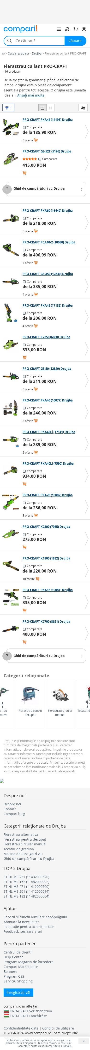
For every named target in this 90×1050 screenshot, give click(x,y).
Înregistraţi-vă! (18, 992)
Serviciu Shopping (18, 981)
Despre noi (12, 804)
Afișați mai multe (30, 95)
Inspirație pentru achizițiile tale (29, 926)
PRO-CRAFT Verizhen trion (31, 1011)
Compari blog (14, 813)
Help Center (13, 957)
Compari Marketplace (21, 966)
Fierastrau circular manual (60, 713)
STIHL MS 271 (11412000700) (26, 886)
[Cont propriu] (84, 29)
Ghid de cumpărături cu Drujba (39, 188)
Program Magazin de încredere (29, 962)
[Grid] (50, 107)
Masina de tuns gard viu (23, 853)
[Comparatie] (67, 29)
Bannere (10, 971)
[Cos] (75, 29)
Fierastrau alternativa (21, 834)
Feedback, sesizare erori (23, 931)
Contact (10, 809)
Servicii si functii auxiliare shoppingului (35, 917)
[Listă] (42, 107)
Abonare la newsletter (21, 921)
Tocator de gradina (19, 849)
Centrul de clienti (17, 952)
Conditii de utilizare (58, 1028)
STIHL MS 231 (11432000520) (26, 877)
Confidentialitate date (21, 1028)
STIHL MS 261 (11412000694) (26, 891)
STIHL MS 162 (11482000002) (26, 881)
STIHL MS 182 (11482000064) (26, 896)
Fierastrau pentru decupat (30, 713)
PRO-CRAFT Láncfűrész (28, 1016)
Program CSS (14, 976)
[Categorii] (58, 29)
